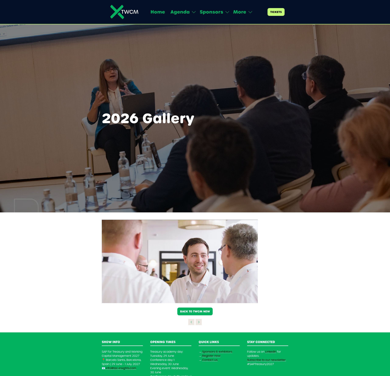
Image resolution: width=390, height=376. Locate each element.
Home (158, 12)
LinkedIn (270, 351)
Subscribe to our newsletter (266, 360)
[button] (242, 12)
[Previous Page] (191, 322)
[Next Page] (199, 322)
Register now (211, 356)
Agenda (180, 12)
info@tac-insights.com (120, 368)
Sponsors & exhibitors (217, 351)
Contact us (210, 360)
